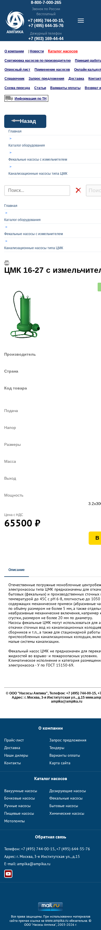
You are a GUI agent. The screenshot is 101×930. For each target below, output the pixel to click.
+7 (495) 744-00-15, (46, 20)
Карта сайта (59, 762)
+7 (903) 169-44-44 (45, 38)
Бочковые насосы (19, 798)
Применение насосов (52, 70)
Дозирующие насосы (67, 790)
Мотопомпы (14, 820)
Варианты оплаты (65, 88)
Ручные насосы (17, 805)
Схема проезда (17, 88)
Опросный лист (17, 70)
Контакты (12, 762)
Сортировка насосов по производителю (37, 61)
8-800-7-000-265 (46, 2)
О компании (14, 51)
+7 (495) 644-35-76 (45, 25)
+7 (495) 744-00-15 (38, 848)
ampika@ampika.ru (33, 863)
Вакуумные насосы (20, 790)
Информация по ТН (31, 99)
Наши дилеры (16, 755)
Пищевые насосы (19, 813)
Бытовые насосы (63, 805)
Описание (16, 570)
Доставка (76, 79)
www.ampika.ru (56, 921)
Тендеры (56, 747)
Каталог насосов (63, 51)
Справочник (14, 79)
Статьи (40, 88)
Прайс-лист (14, 740)
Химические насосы (66, 813)
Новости (37, 51)
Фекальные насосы (65, 798)
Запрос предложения (46, 79)
